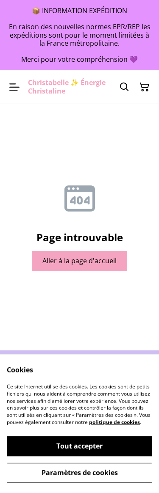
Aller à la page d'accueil (79, 260)
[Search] (124, 87)
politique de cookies (114, 422)
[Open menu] (14, 87)
